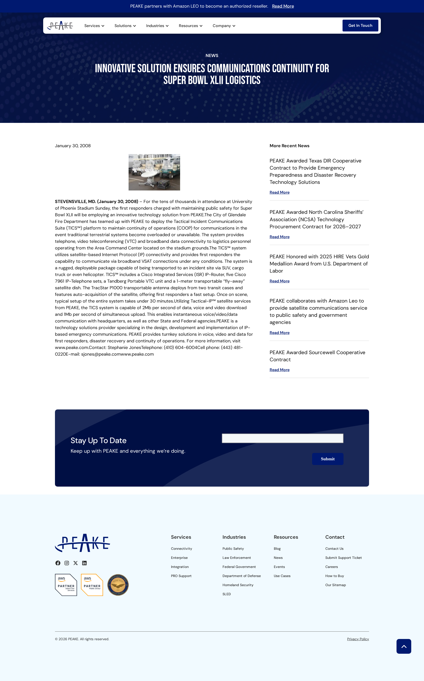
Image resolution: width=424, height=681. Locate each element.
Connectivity (181, 548)
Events (279, 567)
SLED (227, 594)
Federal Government (239, 567)
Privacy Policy (358, 639)
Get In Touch (360, 25)
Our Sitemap (335, 585)
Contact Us (334, 548)
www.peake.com (71, 347)
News (278, 557)
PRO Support (181, 576)
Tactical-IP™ (203, 301)
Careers (331, 567)
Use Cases (282, 576)
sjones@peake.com (101, 354)
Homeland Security (238, 585)
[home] (60, 25)
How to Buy (334, 576)
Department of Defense (242, 576)
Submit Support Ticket (343, 557)
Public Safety (233, 548)
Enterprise (179, 557)
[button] (95, 26)
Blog (277, 548)
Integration (180, 567)
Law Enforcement (237, 557)
